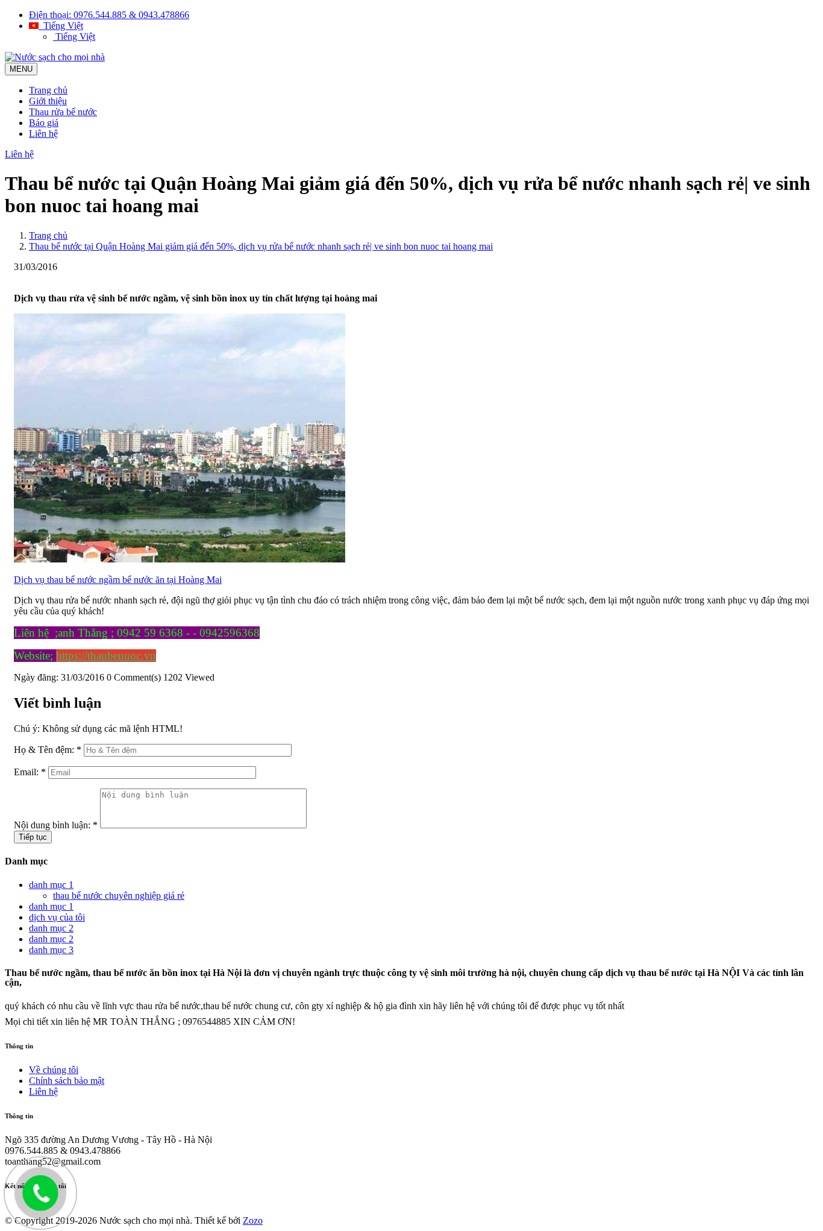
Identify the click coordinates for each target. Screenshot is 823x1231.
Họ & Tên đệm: (47, 750)
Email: (30, 772)
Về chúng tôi (53, 1070)
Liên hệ (43, 133)
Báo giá (43, 123)
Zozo (253, 1220)
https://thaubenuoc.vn (106, 655)
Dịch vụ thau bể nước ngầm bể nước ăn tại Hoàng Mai (118, 580)
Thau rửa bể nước (63, 112)
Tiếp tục (33, 837)
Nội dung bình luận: (56, 825)
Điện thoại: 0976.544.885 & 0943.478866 (109, 15)
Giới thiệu (48, 101)
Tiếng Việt (61, 25)
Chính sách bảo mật (66, 1080)
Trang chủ (48, 90)
